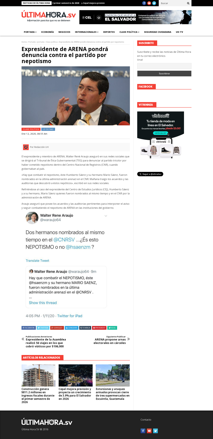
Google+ (58, 328)
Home (24, 42)
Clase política (128, 31)
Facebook (29, 328)
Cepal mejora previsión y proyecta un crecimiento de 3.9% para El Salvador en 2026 (75, 394)
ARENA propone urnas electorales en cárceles (110, 340)
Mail (113, 328)
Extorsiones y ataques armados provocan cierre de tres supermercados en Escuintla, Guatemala (113, 394)
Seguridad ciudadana (157, 31)
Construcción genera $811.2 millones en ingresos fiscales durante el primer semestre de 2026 (38, 395)
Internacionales (86, 31)
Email (140, 59)
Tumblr (86, 328)
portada (29, 31)
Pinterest (100, 328)
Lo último (48, 129)
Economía (47, 31)
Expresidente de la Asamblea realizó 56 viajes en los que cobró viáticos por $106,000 (46, 341)
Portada (32, 42)
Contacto (146, 419)
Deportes (109, 31)
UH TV (179, 31)
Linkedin (72, 328)
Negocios (64, 31)
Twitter (44, 328)
